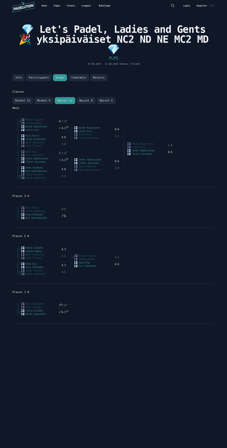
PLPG (113, 58)
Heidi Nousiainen (35, 126)
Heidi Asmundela (35, 177)
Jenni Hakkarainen (36, 158)
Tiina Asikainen (35, 139)
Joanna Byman (33, 123)
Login (186, 5)
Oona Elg (30, 151)
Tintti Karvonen (35, 161)
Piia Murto (31, 135)
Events (71, 5)
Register (202, 5)
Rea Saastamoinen (35, 171)
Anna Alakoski (33, 167)
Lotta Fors (31, 130)
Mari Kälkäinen (34, 142)
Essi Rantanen (33, 155)
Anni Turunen (33, 146)
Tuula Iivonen (33, 174)
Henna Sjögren (33, 119)
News (44, 5)
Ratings (105, 5)
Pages (57, 5)
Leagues (86, 5)
